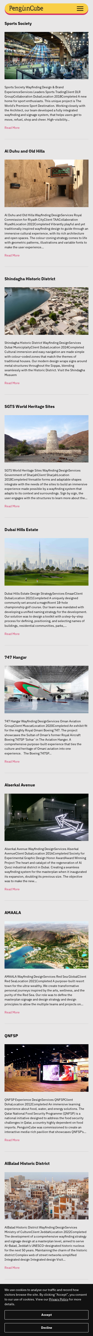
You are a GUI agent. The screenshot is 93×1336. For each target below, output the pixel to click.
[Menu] (78, 7)
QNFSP (11, 1035)
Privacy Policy (58, 1299)
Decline (46, 1328)
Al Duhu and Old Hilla (25, 151)
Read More (12, 128)
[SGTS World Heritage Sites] (46, 438)
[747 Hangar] (46, 689)
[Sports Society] (46, 55)
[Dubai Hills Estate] (46, 562)
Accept (46, 1315)
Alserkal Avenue (20, 785)
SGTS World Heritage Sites (30, 406)
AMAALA (13, 912)
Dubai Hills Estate (21, 529)
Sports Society (18, 23)
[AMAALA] (46, 945)
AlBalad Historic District (27, 1163)
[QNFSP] (46, 1068)
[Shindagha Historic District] (46, 311)
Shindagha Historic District (30, 278)
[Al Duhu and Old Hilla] (46, 183)
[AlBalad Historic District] (46, 1195)
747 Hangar (16, 657)
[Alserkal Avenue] (46, 817)
